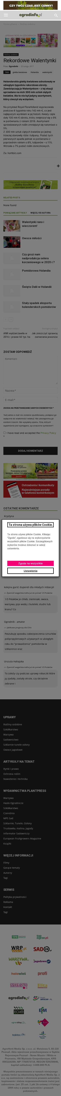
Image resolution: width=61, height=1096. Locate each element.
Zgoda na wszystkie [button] (30, 563)
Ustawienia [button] (30, 570)
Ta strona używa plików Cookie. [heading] (30, 524)
